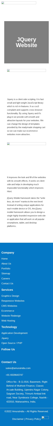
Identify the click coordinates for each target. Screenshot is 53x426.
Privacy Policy (33, 419)
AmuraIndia (18, 411)
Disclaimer (18, 419)
